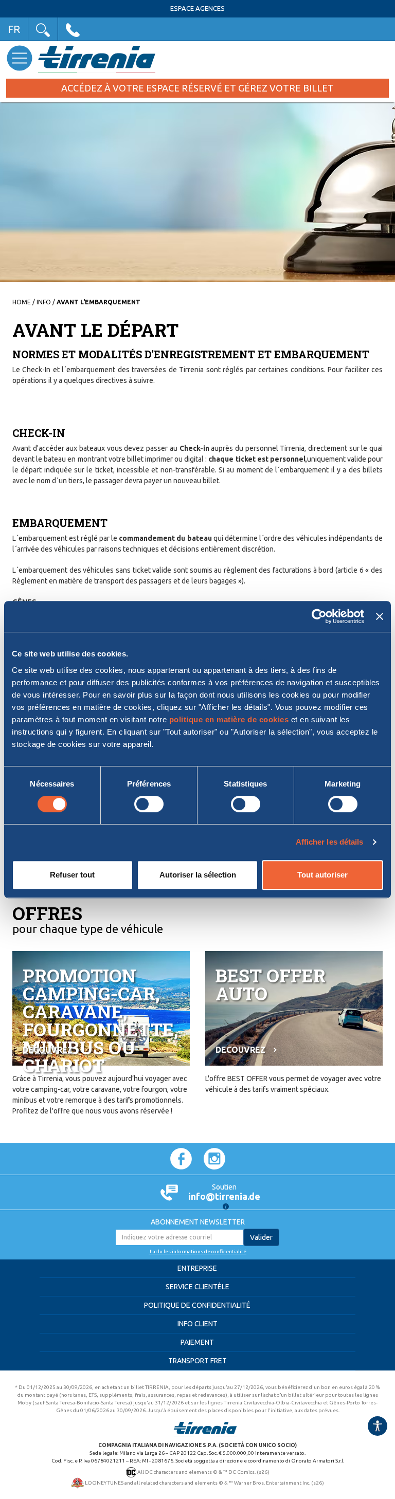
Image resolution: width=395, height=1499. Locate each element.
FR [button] (14, 29)
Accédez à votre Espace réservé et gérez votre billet (197, 88)
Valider (261, 1237)
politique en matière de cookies (229, 719)
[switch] (149, 804)
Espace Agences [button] (197, 8)
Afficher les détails (330, 841)
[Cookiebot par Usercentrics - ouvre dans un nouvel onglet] (319, 616)
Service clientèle (197, 1287)
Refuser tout (72, 874)
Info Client (197, 1324)
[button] (43, 29)
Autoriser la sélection (197, 874)
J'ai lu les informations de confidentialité (197, 1251)
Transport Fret (197, 1361)
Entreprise (197, 1268)
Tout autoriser (322, 874)
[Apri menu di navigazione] (19, 58)
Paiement (197, 1342)
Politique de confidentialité (197, 1305)
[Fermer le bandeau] (379, 616)
